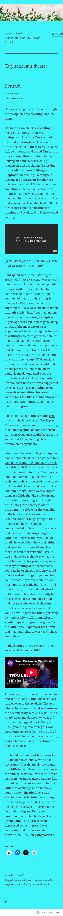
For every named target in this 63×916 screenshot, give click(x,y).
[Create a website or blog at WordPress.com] (5, 901)
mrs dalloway (23, 884)
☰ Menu (57, 33)
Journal (19, 875)
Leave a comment (14, 98)
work (46, 884)
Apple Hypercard (28, 627)
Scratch (13, 86)
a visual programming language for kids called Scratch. (31, 462)
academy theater (22, 880)
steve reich (37, 884)
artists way (38, 880)
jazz (47, 880)
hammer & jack (14, 33)
